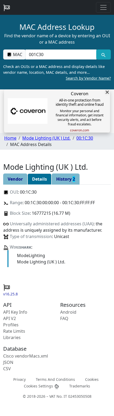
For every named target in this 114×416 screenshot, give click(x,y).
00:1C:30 (84, 138)
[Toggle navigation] (103, 7)
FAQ (64, 318)
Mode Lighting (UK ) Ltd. (46, 138)
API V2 (9, 318)
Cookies (92, 379)
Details (39, 179)
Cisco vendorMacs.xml (25, 356)
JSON (8, 362)
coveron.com (79, 130)
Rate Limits (14, 331)
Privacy (19, 379)
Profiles (11, 325)
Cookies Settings (39, 385)
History (65, 179)
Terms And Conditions (55, 379)
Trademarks (79, 385)
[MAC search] (103, 54)
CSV (7, 369)
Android (68, 312)
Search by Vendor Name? (88, 78)
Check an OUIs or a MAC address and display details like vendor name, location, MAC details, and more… (57, 72)
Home (10, 138)
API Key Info (15, 312)
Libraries (12, 337)
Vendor (15, 179)
